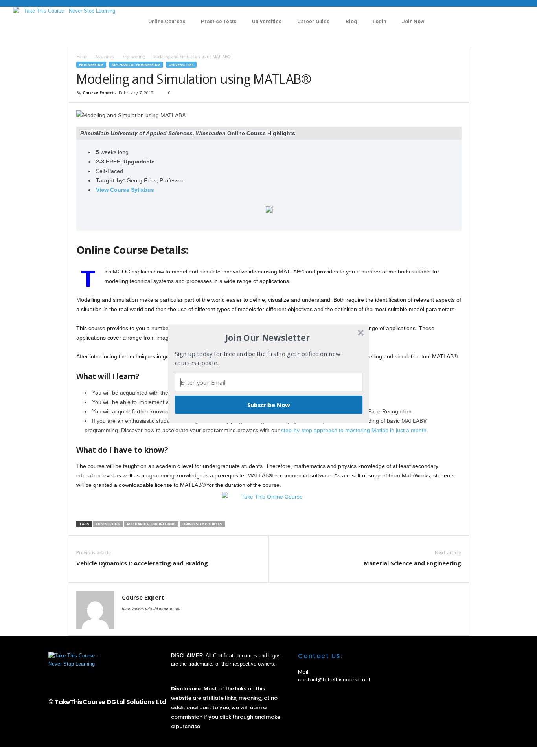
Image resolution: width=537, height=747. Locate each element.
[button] (268, 337)
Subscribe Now (269, 404)
